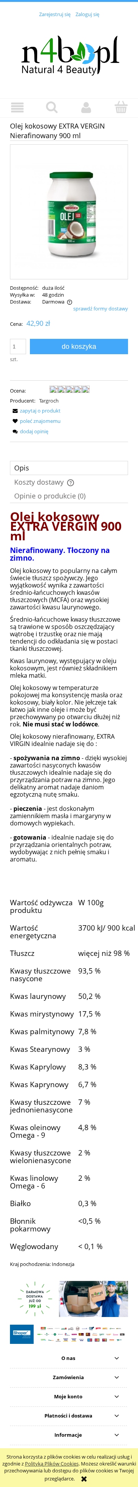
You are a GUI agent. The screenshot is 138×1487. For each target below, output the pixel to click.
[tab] (69, 468)
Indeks (19, 1276)
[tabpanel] (69, 896)
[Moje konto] (86, 108)
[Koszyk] (121, 107)
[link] (69, 1299)
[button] (17, 108)
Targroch (49, 400)
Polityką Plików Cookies (52, 1463)
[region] (69, 1299)
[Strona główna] (69, 53)
